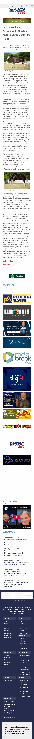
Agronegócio (8, 680)
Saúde (22, 621)
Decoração (7, 638)
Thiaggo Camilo (24, 660)
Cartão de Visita (9, 702)
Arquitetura (7, 635)
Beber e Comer (24, 628)
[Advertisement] (17, 483)
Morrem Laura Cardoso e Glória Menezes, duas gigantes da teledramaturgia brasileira (15, 553)
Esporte (22, 631)
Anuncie (27, 608)
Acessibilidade (7, 609)
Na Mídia (22, 646)
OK (5, 737)
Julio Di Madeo (24, 667)
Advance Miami (24, 691)
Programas (7, 699)
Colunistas (7, 653)
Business (7, 677)
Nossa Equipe (19, 608)
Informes (22, 677)
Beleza (22, 626)
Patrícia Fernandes (25, 672)
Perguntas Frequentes (17, 611)
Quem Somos (8, 608)
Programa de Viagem (8, 707)
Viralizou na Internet (23, 649)
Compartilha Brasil (9, 704)
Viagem (6, 628)
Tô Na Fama (24, 663)
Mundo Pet (23, 633)
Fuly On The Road (9, 710)
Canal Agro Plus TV (9, 714)
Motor (22, 639)
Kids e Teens (24, 682)
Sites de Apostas (25, 696)
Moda (21, 624)
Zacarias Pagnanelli (7, 656)
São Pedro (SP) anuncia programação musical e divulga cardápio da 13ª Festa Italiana (15, 573)
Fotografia (7, 633)
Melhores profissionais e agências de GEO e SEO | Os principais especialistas (16, 584)
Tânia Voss (23, 658)
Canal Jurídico (24, 680)
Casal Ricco (23, 665)
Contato (28, 609)
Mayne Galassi (24, 670)
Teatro (6, 621)
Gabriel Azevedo (25, 674)
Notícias (22, 636)
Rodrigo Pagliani (25, 655)
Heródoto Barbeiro (7, 663)
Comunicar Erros (19, 609)
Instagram (6, 265)
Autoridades (23, 643)
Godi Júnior (7, 660)
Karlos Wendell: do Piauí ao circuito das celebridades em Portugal (16, 563)
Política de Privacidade (17, 613)
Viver (21, 618)
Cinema (6, 626)
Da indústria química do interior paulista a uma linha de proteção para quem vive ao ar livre (15, 542)
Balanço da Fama (9, 717)
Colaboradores (24, 653)
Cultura (6, 618)
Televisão (23, 641)
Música (6, 624)
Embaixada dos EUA (24, 688)
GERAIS (22, 694)
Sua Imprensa (24, 685)
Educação (7, 631)
